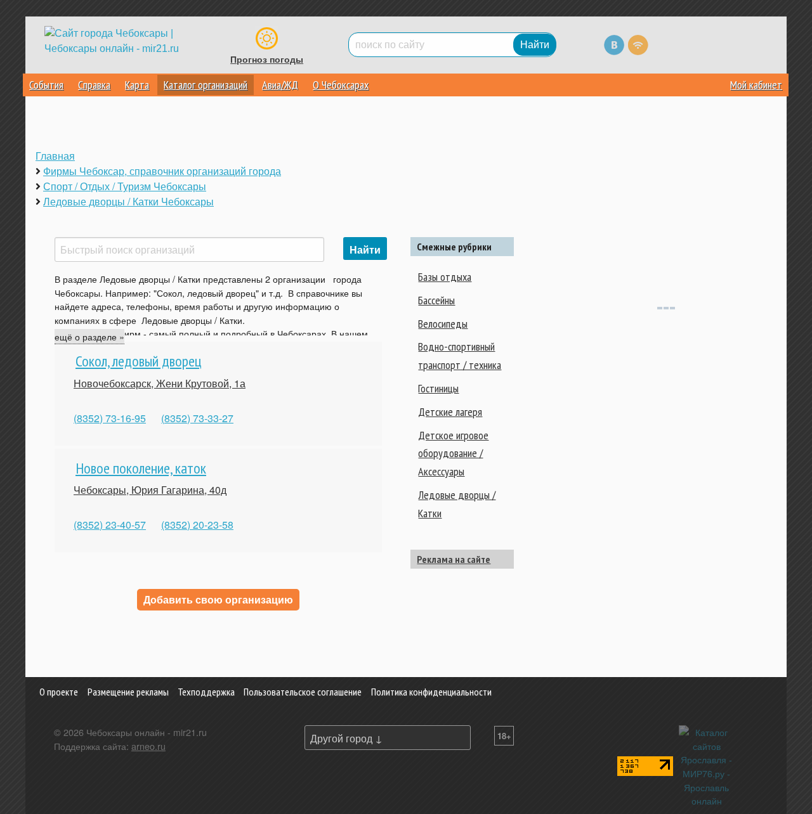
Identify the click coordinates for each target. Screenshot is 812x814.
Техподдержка (206, 691)
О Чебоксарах (341, 84)
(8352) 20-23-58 (197, 524)
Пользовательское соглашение (303, 691)
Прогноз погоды (266, 60)
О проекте (58, 691)
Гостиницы (438, 388)
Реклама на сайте (453, 559)
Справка (94, 84)
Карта (137, 84)
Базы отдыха (444, 276)
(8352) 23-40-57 (110, 524)
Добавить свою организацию (218, 599)
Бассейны (436, 300)
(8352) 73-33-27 (197, 418)
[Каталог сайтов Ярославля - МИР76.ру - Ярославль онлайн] (707, 765)
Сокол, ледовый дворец (138, 361)
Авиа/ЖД (280, 84)
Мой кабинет (756, 84)
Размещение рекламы (128, 691)
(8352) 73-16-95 (110, 418)
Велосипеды (443, 323)
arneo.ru (148, 746)
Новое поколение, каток (140, 468)
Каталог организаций (205, 84)
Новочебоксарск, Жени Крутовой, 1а (160, 383)
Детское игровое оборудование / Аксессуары (453, 453)
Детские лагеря (450, 411)
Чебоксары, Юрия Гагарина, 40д (150, 489)
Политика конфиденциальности (431, 691)
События (46, 84)
